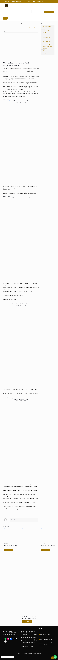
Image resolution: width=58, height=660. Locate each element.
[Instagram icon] (53, 1)
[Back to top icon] (52, 657)
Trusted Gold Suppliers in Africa (47, 644)
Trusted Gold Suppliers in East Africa (48, 47)
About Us (45, 50)
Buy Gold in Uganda (47, 41)
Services (44, 53)
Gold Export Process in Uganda (47, 31)
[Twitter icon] (51, 1)
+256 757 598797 (26, 1)
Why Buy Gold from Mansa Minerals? (47, 27)
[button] (55, 657)
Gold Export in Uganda (47, 34)
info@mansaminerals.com (38, 1)
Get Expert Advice (49, 11)
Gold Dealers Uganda (47, 44)
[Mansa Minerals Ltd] (6, 6)
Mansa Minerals (14, 27)
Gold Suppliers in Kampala (46, 38)
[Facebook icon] (50, 1)
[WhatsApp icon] (48, 1)
